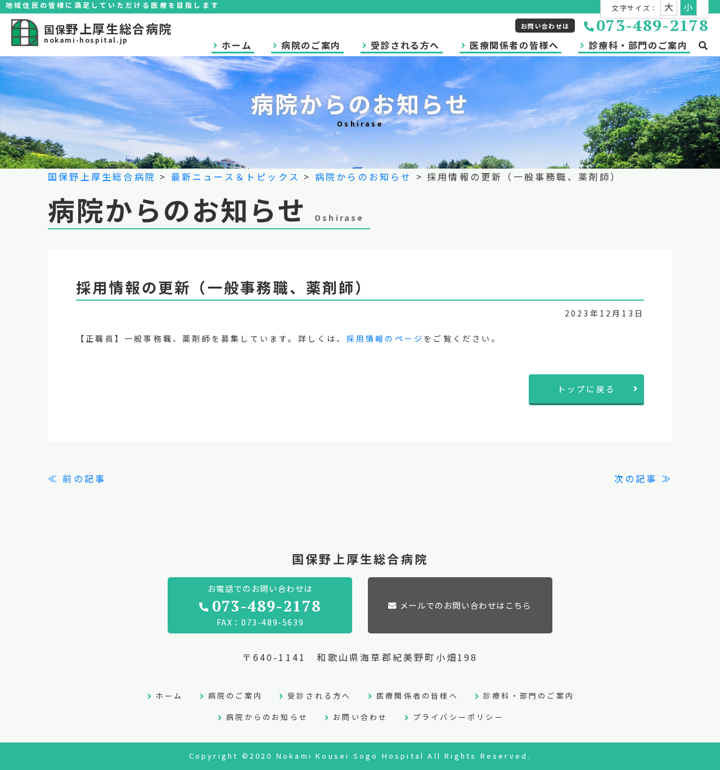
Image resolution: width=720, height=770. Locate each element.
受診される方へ (405, 45)
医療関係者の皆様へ (514, 45)
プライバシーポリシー (458, 717)
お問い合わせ (360, 717)
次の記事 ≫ (643, 478)
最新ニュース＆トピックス (235, 176)
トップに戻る (586, 389)
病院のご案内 (311, 45)
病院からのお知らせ (363, 176)
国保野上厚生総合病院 (102, 176)
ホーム (236, 45)
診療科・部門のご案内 (637, 45)
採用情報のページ (385, 338)
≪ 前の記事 (77, 478)
